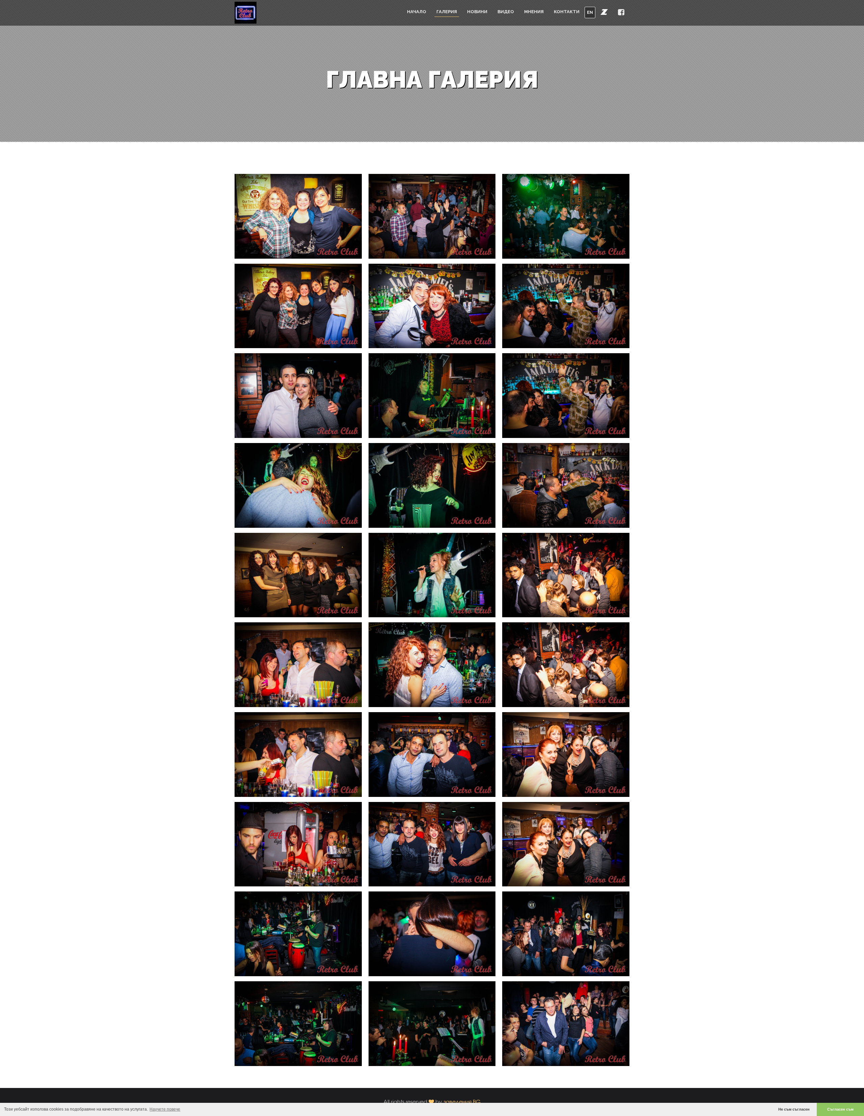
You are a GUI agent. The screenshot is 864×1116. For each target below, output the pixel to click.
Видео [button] (505, 11)
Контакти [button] (566, 11)
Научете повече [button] (165, 1109)
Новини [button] (477, 11)
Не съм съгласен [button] (794, 1109)
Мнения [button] (534, 11)
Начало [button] (416, 11)
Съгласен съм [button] (840, 1109)
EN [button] (590, 12)
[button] (604, 12)
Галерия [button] (446, 11)
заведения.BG (462, 1101)
